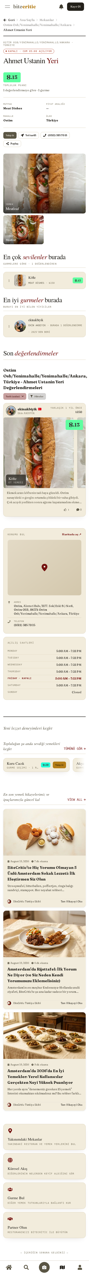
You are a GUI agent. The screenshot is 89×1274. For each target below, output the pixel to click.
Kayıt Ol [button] (75, 6)
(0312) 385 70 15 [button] (57, 135)
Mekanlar (47, 20)
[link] (24, 6)
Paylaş (14, 143)
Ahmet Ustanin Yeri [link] (17, 30)
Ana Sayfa (27, 20)
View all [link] (74, 800)
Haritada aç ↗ (71, 534)
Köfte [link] (12, 478)
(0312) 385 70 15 (24, 625)
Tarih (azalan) (13, 396)
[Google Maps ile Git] (44, 567)
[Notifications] (61, 6)
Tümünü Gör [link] (73, 749)
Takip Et (10, 135)
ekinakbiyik (27, 409)
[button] (44, 858)
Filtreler (38, 396)
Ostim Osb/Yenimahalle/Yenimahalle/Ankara (37, 25)
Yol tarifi (30, 135)
